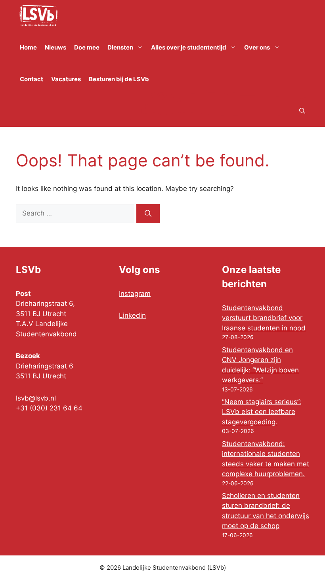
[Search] (148, 213)
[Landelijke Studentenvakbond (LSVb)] (38, 16)
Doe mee (86, 47)
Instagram (135, 294)
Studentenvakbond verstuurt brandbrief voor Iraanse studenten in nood (264, 318)
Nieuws (55, 47)
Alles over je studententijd (188, 47)
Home (28, 47)
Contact (31, 79)
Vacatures (66, 79)
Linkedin (132, 315)
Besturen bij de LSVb (119, 79)
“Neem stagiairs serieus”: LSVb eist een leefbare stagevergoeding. (261, 412)
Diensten (120, 47)
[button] (302, 111)
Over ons (257, 47)
